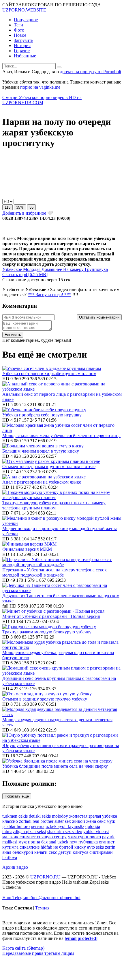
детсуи (65, 852)
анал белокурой (17, 852)
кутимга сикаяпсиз (21, 847)
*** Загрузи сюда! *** (49, 294)
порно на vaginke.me (40, 87)
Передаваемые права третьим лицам (38, 953)
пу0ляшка (88, 841)
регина (37, 826)
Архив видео (15, 867)
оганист (106, 841)
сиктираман (101, 852)
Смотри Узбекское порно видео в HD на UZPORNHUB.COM (42, 100)
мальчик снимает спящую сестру (34, 836)
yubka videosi (96, 831)
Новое (20, 35)
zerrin (110, 847)
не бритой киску (69, 847)
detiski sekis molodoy (48, 816)
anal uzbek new (63, 841)
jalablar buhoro (16, 826)
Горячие (22, 50)
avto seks (95, 847)
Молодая (31, 269)
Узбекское (12, 269)
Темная (42, 907)
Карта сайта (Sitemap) (23, 948)
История (22, 45)
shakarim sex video (64, 831)
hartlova (9, 857)
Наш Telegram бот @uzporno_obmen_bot (41, 897)
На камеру (73, 269)
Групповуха (96, 269)
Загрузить (23, 40)
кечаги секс (45, 852)
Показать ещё (17, 796)
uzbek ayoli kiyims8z (65, 826)
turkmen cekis (15, 816)
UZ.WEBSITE (24, 9)
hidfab (46, 847)
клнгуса (80, 852)
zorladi (25, 821)
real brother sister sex (52, 821)
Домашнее (51, 269)
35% (20, 207)
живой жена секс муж (93, 821)
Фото (19, 30)
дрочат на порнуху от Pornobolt (90, 71)
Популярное (26, 19)
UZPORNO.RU (45, 876)
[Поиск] (59, 67)
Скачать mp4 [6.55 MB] (25, 274)
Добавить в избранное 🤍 (27, 213)
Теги (18, 24)
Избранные (25, 55)
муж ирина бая (33, 841)
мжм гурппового (84, 836)
